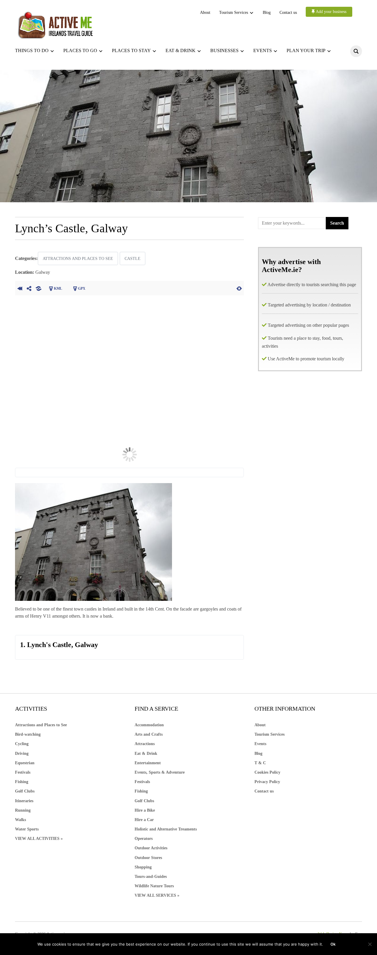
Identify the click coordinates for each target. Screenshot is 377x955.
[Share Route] (29, 288)
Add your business (330, 11)
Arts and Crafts (149, 734)
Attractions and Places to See (78, 258)
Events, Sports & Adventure (160, 772)
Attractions (145, 744)
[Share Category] (38, 288)
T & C (260, 763)
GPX (81, 288)
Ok (332, 944)
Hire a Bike (145, 810)
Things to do (32, 50)
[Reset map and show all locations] (239, 288)
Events (262, 50)
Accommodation (149, 725)
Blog (267, 12)
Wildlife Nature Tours (154, 886)
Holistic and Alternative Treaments (166, 829)
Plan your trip (306, 50)
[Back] (19, 288)
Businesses (224, 50)
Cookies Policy (267, 772)
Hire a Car (144, 820)
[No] (370, 944)
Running (23, 810)
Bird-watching (28, 734)
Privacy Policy (267, 782)
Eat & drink (181, 50)
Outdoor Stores (148, 857)
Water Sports (27, 829)
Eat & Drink (146, 753)
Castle (132, 258)
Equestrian (24, 763)
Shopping (143, 867)
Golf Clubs (24, 791)
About (205, 12)
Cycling (22, 744)
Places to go (80, 50)
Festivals (22, 772)
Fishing (21, 782)
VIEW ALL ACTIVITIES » (39, 838)
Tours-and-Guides (151, 876)
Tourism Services (233, 12)
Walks (20, 820)
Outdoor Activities (151, 848)
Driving (22, 753)
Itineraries (24, 801)
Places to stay (131, 50)
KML (58, 288)
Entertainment (148, 763)
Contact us (288, 12)
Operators (144, 838)
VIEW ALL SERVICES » (157, 895)
